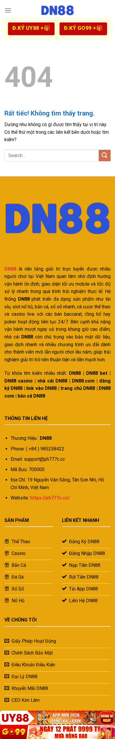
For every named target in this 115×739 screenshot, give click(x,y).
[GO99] (57, 732)
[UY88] (57, 718)
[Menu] (8, 10)
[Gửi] (105, 155)
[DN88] (57, 10)
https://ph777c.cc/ (50, 498)
